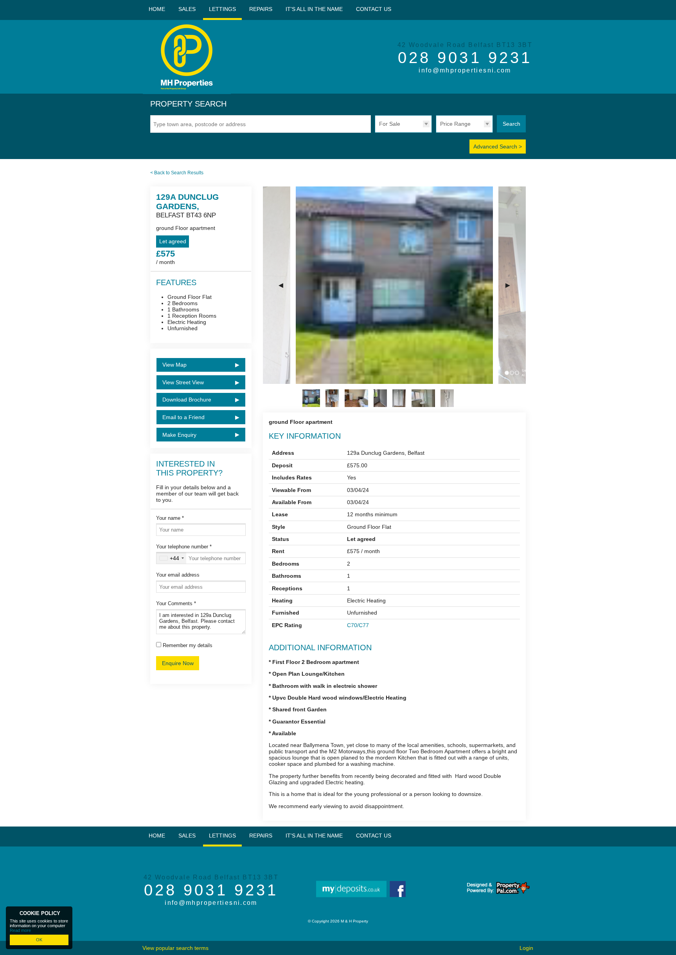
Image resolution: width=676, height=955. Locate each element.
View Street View (183, 382)
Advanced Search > (497, 146)
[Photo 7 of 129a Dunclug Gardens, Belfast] (447, 398)
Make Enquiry (179, 435)
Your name (170, 518)
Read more (20, 930)
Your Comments (176, 603)
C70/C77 (358, 625)
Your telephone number (184, 547)
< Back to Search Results (176, 172)
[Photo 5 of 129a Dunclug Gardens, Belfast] (399, 398)
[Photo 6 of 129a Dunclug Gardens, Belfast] (423, 398)
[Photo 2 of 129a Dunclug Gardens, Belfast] (332, 398)
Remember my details (187, 645)
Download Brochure (186, 399)
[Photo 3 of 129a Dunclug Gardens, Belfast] (356, 398)
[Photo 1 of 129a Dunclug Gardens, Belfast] (311, 398)
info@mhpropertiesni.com (465, 70)
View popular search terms (175, 948)
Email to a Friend (183, 417)
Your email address (178, 575)
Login (526, 948)
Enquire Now (178, 663)
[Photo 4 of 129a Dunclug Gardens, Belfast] (380, 398)
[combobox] (171, 558)
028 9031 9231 (465, 58)
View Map (174, 365)
